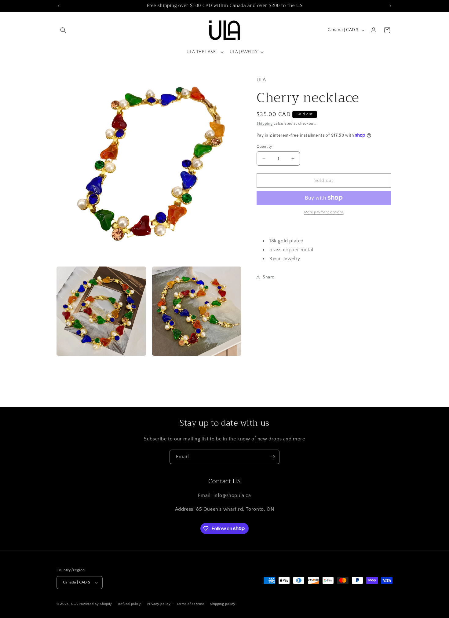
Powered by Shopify (95, 604)
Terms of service (190, 604)
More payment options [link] (324, 212)
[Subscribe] (272, 457)
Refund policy (129, 604)
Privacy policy (159, 604)
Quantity (264, 146)
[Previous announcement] (58, 6)
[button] (63, 30)
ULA (74, 604)
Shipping (265, 124)
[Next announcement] (390, 6)
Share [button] (268, 276)
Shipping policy (222, 604)
